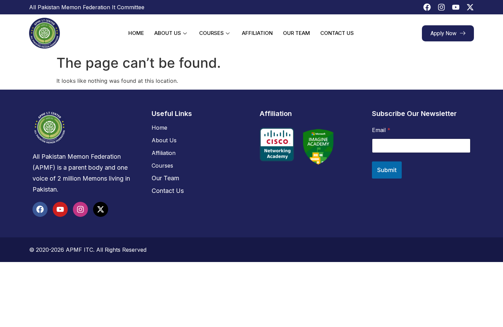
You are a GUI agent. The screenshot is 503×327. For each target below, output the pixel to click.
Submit (387, 170)
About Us (167, 33)
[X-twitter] (470, 7)
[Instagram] (441, 7)
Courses (211, 33)
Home (136, 33)
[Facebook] (427, 7)
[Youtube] (456, 7)
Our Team (296, 33)
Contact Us (337, 33)
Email (381, 130)
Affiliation (257, 33)
